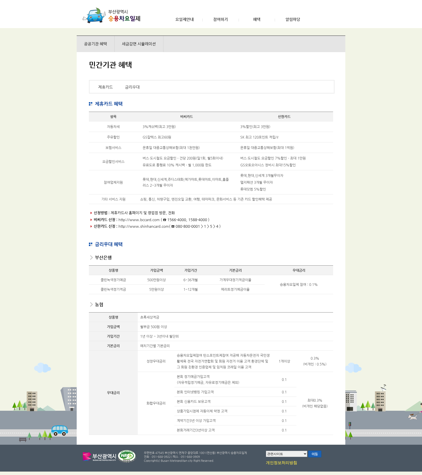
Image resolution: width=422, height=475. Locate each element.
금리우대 (132, 87)
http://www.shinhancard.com (143, 226)
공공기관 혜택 (95, 44)
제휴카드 (105, 87)
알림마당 (292, 20)
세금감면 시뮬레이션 (139, 44)
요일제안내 (184, 20)
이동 (315, 454)
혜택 (256, 20)
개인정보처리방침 (281, 463)
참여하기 (220, 20)
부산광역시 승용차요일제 (113, 15)
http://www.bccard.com (139, 219)
